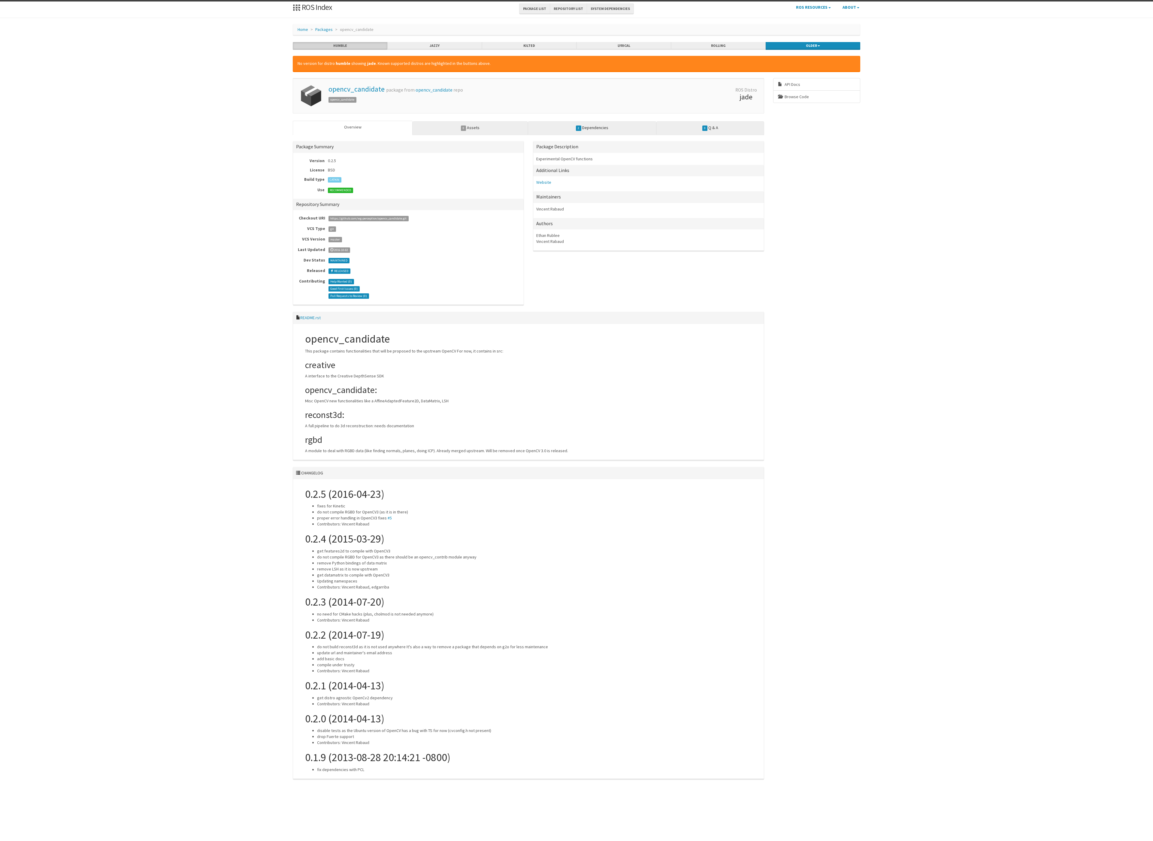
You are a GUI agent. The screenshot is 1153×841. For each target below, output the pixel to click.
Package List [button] (534, 8)
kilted (529, 45)
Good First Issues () (344, 289)
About (850, 7)
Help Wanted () (341, 281)
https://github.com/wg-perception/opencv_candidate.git (368, 218)
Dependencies (593, 127)
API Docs (792, 84)
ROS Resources (812, 7)
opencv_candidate (356, 89)
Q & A (711, 127)
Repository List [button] (568, 8)
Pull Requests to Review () (348, 296)
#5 (390, 518)
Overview (353, 127)
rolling (718, 45)
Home (303, 29)
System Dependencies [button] (610, 8)
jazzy (435, 45)
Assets (471, 127)
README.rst (310, 317)
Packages (324, 29)
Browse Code (796, 96)
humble (340, 45)
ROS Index (316, 7)
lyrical (624, 45)
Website (543, 182)
